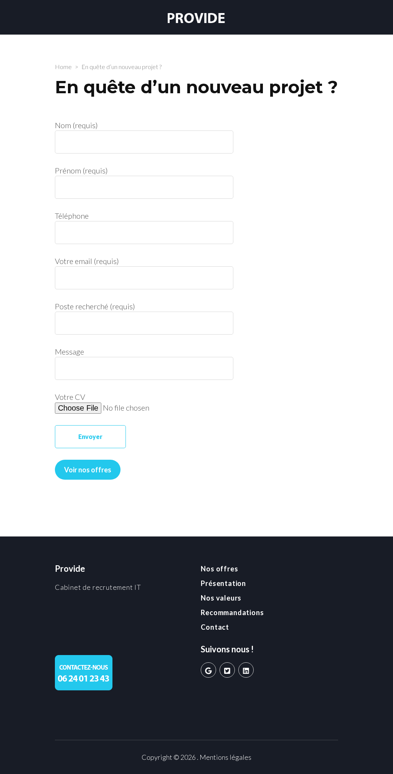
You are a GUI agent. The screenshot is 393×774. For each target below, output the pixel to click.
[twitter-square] (227, 670)
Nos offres (219, 568)
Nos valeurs (221, 598)
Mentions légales (225, 757)
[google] (208, 670)
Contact (215, 627)
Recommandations (232, 612)
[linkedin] (246, 670)
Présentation (223, 583)
